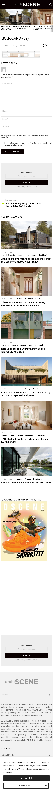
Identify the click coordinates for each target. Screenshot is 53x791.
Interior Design (31, 255)
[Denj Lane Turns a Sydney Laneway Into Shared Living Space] (26, 325)
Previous (1, 20)
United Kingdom (42, 435)
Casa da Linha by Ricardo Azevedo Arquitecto (26, 482)
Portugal (28, 389)
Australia (5, 345)
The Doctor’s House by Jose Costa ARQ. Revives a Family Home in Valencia (23, 304)
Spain (37, 299)
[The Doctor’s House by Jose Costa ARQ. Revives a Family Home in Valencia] (26, 281)
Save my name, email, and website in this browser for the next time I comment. (25, 137)
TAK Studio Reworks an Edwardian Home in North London (25, 440)
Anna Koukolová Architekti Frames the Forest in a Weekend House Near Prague (15, 28)
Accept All (26, 778)
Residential (43, 255)
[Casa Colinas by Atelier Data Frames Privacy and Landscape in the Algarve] (26, 371)
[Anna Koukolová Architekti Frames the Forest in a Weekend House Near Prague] (15, 17)
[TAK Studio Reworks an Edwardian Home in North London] (26, 415)
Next (51, 20)
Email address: (26, 172)
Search (49, 695)
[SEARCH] (50, 4)
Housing (20, 255)
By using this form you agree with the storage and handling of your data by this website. (28, 144)
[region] (26, 774)
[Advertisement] (26, 600)
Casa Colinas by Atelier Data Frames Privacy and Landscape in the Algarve (25, 394)
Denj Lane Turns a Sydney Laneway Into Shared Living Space (23, 350)
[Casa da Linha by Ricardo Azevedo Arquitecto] (26, 461)
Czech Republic (8, 255)
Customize (25, 786)
